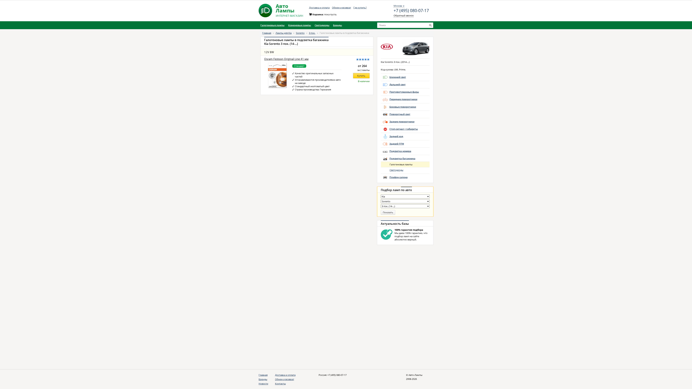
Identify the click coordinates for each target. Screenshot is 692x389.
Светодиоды (396, 170)
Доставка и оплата (319, 7)
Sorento (300, 33)
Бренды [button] (337, 25)
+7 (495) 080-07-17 (411, 11)
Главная (266, 33)
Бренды (263, 379)
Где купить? (360, 7)
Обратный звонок (404, 15)
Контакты (280, 383)
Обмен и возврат (341, 7)
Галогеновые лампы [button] (272, 25)
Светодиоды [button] (322, 25)
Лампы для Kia (284, 33)
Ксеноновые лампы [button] (299, 25)
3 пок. (312, 33)
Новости (263, 383)
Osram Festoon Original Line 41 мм (286, 59)
